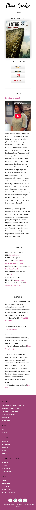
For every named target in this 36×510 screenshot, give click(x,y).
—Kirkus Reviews (11, 329)
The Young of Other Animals (13, 406)
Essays (4, 466)
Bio (3, 430)
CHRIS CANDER (18, 6)
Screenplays (7, 468)
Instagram (6, 484)
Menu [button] (19, 12)
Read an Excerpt (12, 98)
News (4, 450)
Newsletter (6, 489)
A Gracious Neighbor (10, 409)
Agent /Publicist (8, 492)
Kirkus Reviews (14, 255)
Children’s (6, 420)
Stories (5, 463)
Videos (4, 453)
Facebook (6, 487)
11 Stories (5, 417)
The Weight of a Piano (10, 411)
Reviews (5, 442)
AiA (11, 274)
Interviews (6, 445)
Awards (5, 448)
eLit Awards (19, 280)
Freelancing (7, 471)
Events (4, 432)
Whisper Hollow (8, 414)
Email (4, 481)
